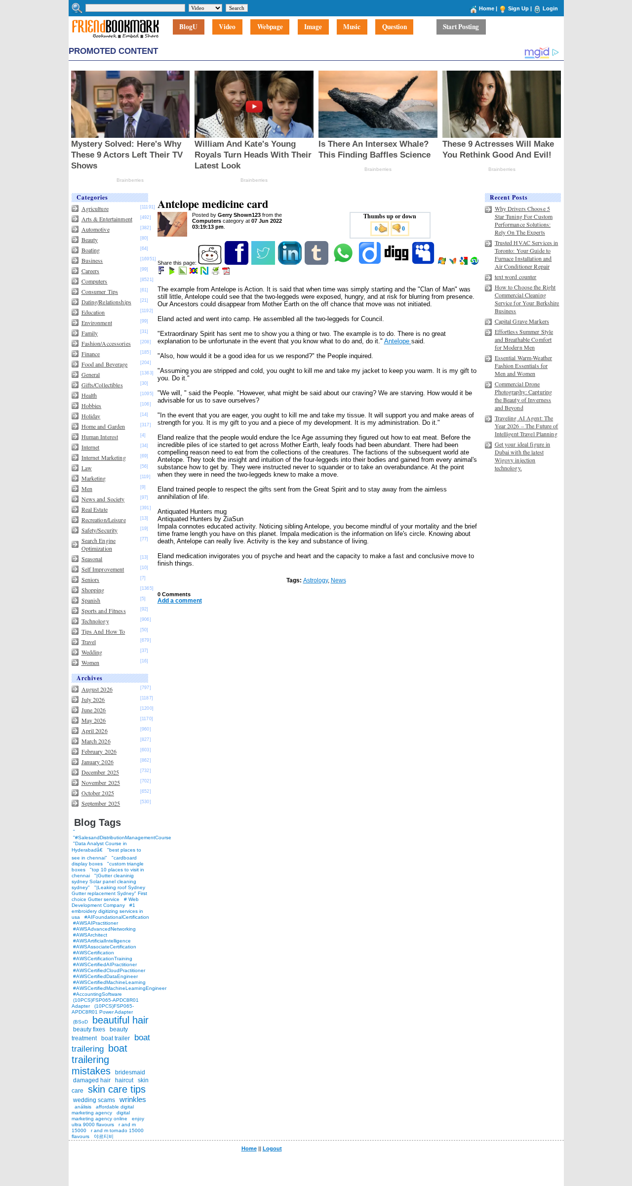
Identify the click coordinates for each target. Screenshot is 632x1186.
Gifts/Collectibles (102, 385)
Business (92, 260)
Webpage (270, 27)
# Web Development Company (105, 902)
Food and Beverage (104, 364)
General (90, 374)
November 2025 (100, 782)
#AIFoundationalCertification (116, 917)
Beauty (89, 240)
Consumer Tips (99, 291)
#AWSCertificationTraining (102, 958)
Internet (90, 447)
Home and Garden (103, 426)
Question (394, 27)
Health (89, 395)
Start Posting (461, 27)
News (338, 580)
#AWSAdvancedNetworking (104, 929)
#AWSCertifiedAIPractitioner (105, 964)
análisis (82, 1106)
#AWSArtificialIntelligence (102, 940)
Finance (90, 354)
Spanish (91, 600)
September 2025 (100, 803)
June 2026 (93, 710)
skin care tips (117, 1089)
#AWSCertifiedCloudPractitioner (109, 970)
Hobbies (91, 405)
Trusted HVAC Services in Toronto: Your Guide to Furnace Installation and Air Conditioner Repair (526, 254)
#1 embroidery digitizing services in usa (107, 911)
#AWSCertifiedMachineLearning (109, 982)
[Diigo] (370, 263)
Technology (95, 621)
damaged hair (92, 1080)
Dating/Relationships (106, 302)
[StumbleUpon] (475, 263)
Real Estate (94, 509)
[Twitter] (263, 263)
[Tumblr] (317, 263)
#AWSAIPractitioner (95, 923)
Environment (96, 323)
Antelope (397, 341)
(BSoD (80, 1021)
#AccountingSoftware (97, 994)
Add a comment (180, 600)
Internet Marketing (103, 457)
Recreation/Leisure (103, 520)
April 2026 (94, 731)
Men (86, 488)
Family (89, 333)
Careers (90, 271)
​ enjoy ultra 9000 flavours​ (108, 1121)
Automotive (95, 229)
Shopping (93, 590)
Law (86, 468)
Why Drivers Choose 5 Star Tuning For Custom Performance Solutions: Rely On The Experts (524, 220)
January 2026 (97, 762)
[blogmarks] (172, 273)
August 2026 (97, 689)
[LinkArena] (183, 273)
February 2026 (99, 751)
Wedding (92, 652)
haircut (124, 1080)
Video (227, 27)
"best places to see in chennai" (106, 853)
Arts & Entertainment (106, 219)
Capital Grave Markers (522, 321)
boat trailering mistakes (99, 1059)
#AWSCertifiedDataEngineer (105, 976)
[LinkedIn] (290, 263)
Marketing (93, 478)
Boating (90, 250)
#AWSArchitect (90, 935)
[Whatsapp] (343, 263)
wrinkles (132, 1099)
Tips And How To (103, 631)
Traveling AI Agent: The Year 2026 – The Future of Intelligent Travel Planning (526, 426)
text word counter (516, 277)
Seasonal (92, 559)
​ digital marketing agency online (101, 1115)
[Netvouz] (205, 273)
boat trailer (115, 1038)
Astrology (315, 580)
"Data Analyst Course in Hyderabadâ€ (99, 847)
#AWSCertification (93, 952)
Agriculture (95, 208)
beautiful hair (120, 1020)
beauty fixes (89, 1029)
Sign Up (518, 8)
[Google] (464, 263)
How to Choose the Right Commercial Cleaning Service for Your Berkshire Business (527, 299)
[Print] (216, 273)
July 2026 (93, 699)
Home (486, 8)
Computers (94, 281)
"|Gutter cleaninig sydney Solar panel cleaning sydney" (104, 881)
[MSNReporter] (453, 263)
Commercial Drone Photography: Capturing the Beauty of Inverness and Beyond (524, 395)
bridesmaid (130, 1072)
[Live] (442, 263)
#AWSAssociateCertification (104, 946)
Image (313, 27)
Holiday (91, 416)
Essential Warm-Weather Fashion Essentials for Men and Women (524, 365)
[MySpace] (423, 263)
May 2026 (93, 720)
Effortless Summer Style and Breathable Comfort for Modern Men (524, 339)
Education (93, 312)
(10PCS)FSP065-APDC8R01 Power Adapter (103, 1009)
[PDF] (227, 273)
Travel (88, 642)
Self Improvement (102, 569)
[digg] (397, 263)
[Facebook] (237, 263)
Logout (272, 1148)
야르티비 (104, 1136)
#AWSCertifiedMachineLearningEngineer (119, 988)
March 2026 (96, 741)
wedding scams (94, 1100)
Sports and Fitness (103, 610)
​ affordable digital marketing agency (103, 1109)
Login (550, 8)
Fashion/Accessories (106, 343)
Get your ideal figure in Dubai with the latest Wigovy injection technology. (523, 456)
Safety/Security (99, 530)
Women (90, 662)
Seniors (90, 579)
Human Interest (99, 437)
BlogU (188, 27)
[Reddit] (210, 263)
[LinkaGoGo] (194, 273)
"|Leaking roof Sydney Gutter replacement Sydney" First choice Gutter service (109, 893)
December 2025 (100, 772)
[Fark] (162, 273)
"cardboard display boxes (104, 860)
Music (351, 27)
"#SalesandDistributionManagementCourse (122, 837)
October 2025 (97, 793)
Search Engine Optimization (98, 544)
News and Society (103, 499)
